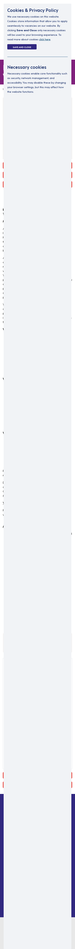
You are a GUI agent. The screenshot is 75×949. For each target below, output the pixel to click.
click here (44, 39)
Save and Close (22, 47)
